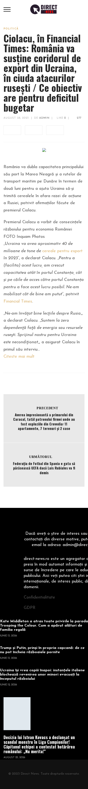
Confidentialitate (39, 597)
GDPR (29, 608)
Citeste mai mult (19, 357)
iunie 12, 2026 (8, 685)
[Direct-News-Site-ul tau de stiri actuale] (44, 9)
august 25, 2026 (14, 757)
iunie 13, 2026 (8, 636)
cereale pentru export (62, 251)
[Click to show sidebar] (4, 75)
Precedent (47, 408)
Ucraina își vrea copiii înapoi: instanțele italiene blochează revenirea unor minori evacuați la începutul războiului (42, 674)
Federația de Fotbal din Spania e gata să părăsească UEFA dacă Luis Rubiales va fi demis (44, 468)
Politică (11, 29)
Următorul (40, 457)
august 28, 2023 (16, 118)
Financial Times (18, 301)
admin (44, 118)
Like (61, 118)
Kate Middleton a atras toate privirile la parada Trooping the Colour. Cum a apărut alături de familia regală (44, 625)
